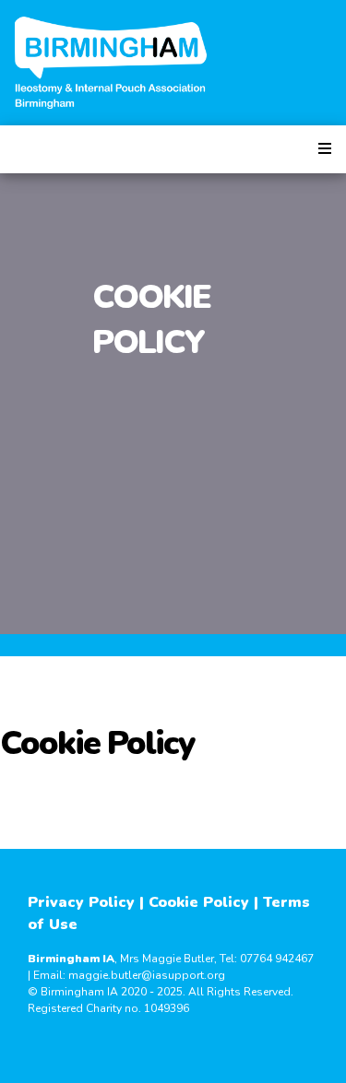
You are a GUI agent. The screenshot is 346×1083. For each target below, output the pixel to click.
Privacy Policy (81, 902)
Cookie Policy (199, 902)
